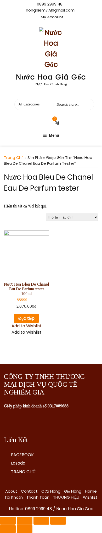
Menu (54, 135)
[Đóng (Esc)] (8, 521)
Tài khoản (13, 497)
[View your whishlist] (44, 123)
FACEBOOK (22, 455)
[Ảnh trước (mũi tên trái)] (8, 529)
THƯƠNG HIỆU (66, 497)
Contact (29, 491)
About (11, 491)
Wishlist (90, 497)
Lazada (18, 463)
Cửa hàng (50, 491)
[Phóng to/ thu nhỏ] (58, 521)
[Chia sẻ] (24, 521)
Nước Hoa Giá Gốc (51, 77)
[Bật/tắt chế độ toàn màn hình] (41, 521)
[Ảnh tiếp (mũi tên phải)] (24, 529)
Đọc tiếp (26, 318)
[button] (27, 326)
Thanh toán (37, 497)
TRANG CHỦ (23, 472)
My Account (52, 17)
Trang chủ (14, 157)
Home (91, 491)
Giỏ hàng (72, 491)
